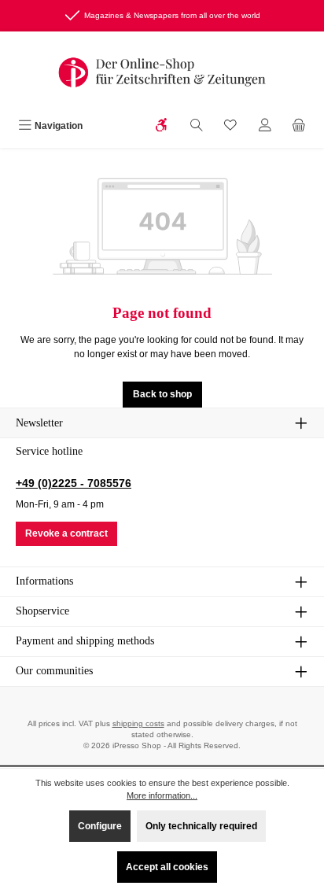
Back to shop (162, 394)
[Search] (196, 126)
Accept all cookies (167, 867)
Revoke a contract (66, 533)
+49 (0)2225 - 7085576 (73, 483)
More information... (162, 795)
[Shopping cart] (299, 126)
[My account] (265, 126)
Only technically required (201, 826)
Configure (100, 826)
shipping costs (138, 723)
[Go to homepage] (162, 72)
